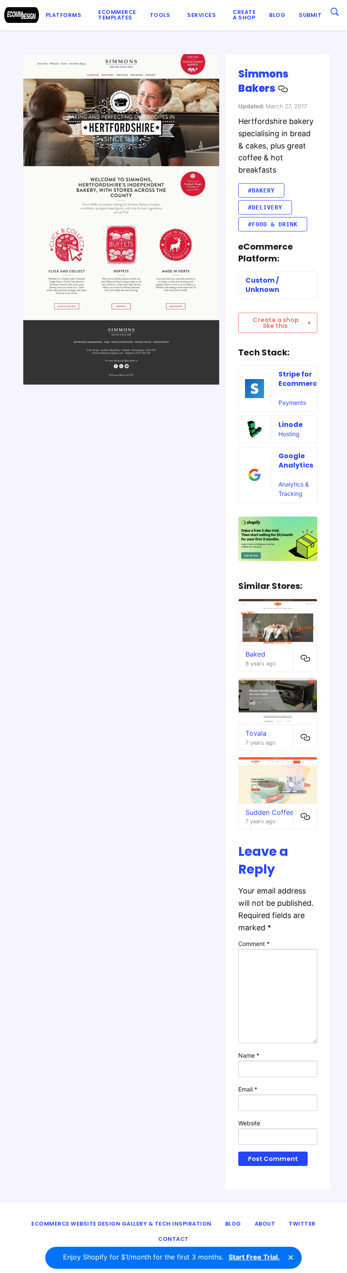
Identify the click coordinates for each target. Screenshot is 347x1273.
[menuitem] (65, 15)
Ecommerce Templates (117, 14)
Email (247, 1089)
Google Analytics (295, 460)
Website (249, 1123)
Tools (160, 15)
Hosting (289, 433)
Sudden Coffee (269, 812)
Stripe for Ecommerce (299, 378)
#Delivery (265, 207)
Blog (277, 15)
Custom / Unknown (262, 284)
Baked (255, 654)
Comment (254, 943)
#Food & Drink (272, 224)
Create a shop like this (276, 323)
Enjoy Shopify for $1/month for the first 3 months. (171, 1257)
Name (248, 1055)
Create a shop (244, 14)
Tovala (256, 733)
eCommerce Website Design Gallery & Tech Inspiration (121, 1223)
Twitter (302, 1223)
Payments (292, 402)
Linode (290, 424)
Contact (173, 1239)
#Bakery (261, 190)
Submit (310, 15)
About (265, 1223)
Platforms (64, 15)
